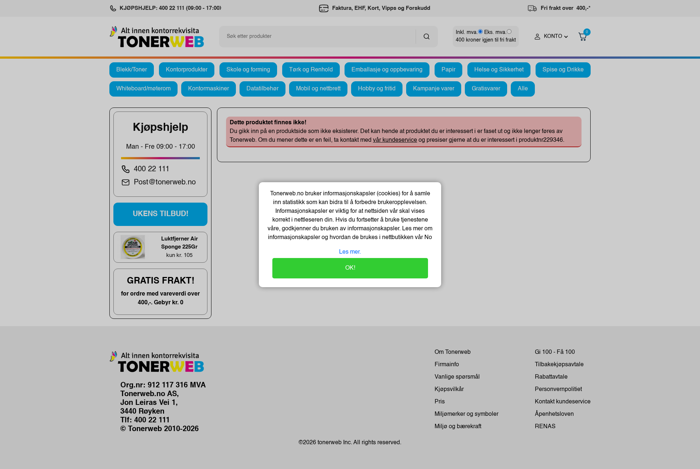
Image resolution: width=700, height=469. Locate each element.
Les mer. (350, 252)
